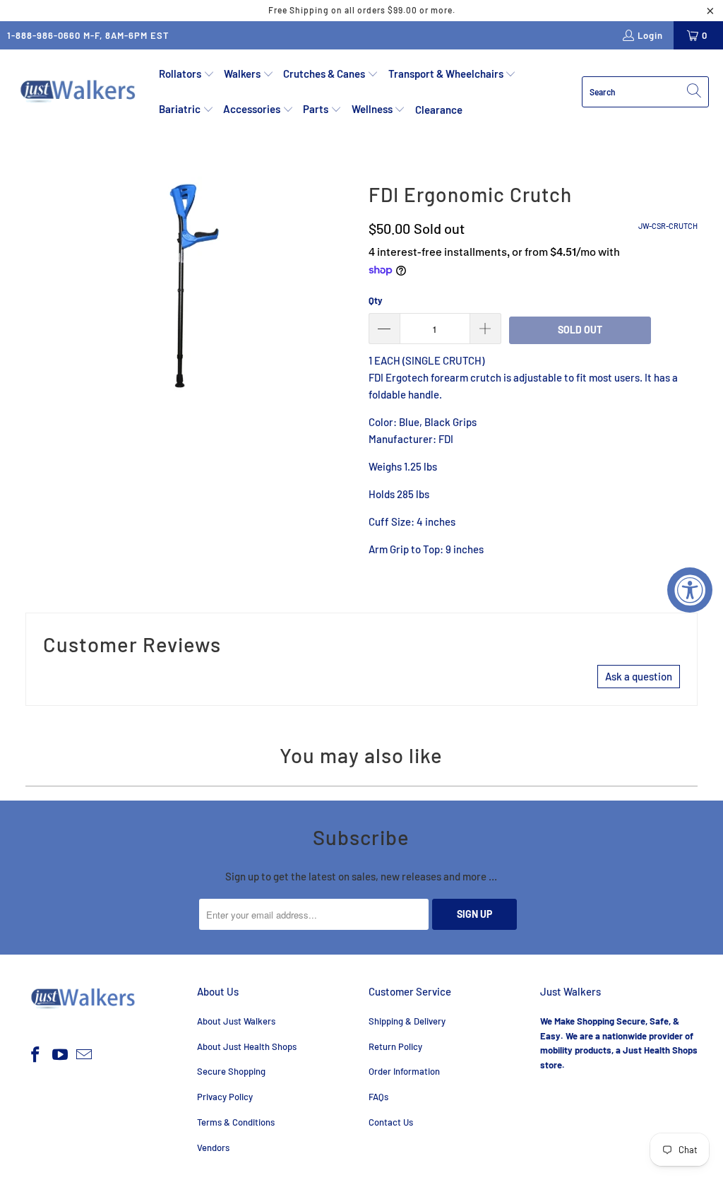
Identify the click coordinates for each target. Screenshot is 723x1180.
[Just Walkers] (79, 92)
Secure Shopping (231, 1071)
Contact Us (391, 1122)
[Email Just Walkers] (84, 1054)
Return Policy (395, 1046)
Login (650, 35)
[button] (187, 74)
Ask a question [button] (638, 676)
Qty (376, 300)
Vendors (213, 1147)
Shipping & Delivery (407, 1021)
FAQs (378, 1096)
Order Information (404, 1071)
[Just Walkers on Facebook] (36, 1054)
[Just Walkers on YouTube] (60, 1054)
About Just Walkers (236, 1021)
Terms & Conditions (236, 1122)
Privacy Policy (225, 1096)
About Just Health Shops (247, 1046)
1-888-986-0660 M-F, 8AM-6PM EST (88, 35)
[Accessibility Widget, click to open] (689, 590)
